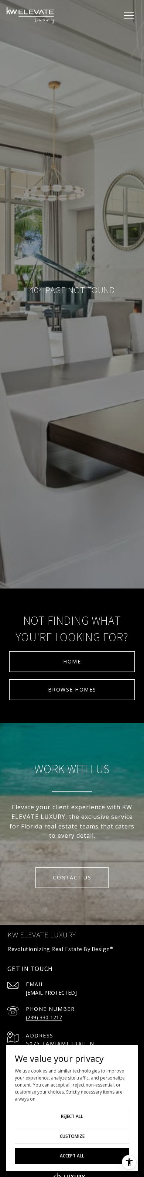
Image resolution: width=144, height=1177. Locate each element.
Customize (72, 1136)
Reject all (72, 1116)
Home (72, 661)
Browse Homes (72, 689)
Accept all (72, 1156)
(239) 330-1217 (44, 1017)
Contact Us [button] (72, 877)
